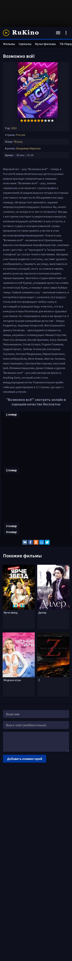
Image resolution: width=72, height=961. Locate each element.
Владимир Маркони (28, 148)
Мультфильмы (45, 44)
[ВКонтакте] (24, 542)
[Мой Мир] (41, 542)
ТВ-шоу (18, 141)
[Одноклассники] (36, 542)
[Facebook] (30, 542)
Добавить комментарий (24, 759)
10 (52, 120)
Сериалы (25, 44)
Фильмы (9, 44)
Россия (20, 135)
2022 (14, 128)
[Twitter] (47, 542)
